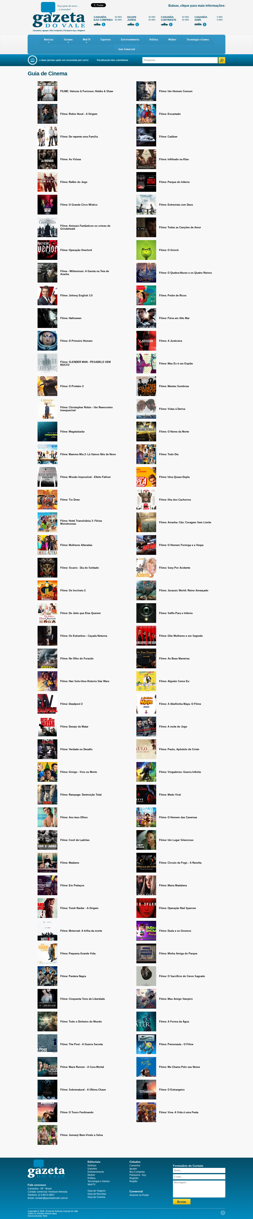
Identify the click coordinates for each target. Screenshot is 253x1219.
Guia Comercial (126, 49)
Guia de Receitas (97, 1194)
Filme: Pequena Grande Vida (77, 953)
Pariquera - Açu (137, 1175)
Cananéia (134, 1165)
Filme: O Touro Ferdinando (76, 1112)
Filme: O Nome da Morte (174, 431)
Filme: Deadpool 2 (71, 703)
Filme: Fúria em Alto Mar (174, 318)
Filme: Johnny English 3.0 (76, 295)
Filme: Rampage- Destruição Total (81, 794)
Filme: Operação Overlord (76, 250)
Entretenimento (130, 39)
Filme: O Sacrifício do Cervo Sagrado (182, 976)
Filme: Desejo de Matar (74, 726)
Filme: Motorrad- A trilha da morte (81, 930)
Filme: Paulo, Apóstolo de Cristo (179, 749)
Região (133, 1181)
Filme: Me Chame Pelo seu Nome (179, 1066)
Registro (134, 1178)
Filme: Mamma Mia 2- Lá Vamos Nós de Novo (88, 454)
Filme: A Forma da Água (174, 1021)
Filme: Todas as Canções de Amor (180, 227)
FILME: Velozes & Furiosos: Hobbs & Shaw (86, 91)
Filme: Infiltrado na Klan (174, 159)
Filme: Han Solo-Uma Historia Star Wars (84, 681)
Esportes (106, 39)
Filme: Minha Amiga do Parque (178, 953)
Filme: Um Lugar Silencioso (176, 840)
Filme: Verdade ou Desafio (76, 749)
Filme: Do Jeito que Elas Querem (80, 613)
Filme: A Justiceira (170, 340)
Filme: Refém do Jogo (73, 182)
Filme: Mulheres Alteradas (76, 545)
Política (153, 39)
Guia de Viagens (97, 1190)
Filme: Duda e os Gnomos (175, 930)
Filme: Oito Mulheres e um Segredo (181, 635)
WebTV (86, 39)
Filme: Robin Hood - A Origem (78, 113)
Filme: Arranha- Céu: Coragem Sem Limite (185, 522)
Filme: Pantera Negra (73, 976)
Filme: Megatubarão (72, 431)
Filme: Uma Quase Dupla (174, 477)
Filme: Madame (69, 862)
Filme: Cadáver (168, 136)
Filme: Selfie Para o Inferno (176, 613)
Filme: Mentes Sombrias (174, 386)
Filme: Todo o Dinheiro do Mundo (81, 1021)
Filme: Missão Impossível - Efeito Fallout (85, 477)
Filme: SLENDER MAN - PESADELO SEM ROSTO (85, 363)
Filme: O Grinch (169, 250)
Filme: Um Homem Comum (176, 91)
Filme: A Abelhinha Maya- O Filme (180, 703)
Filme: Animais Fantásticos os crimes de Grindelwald (85, 227)
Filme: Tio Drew (70, 499)
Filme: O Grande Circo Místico (78, 204)
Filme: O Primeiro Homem (76, 340)
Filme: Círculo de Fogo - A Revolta (180, 862)
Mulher (172, 39)
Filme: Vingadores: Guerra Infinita (180, 772)
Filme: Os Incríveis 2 (73, 590)
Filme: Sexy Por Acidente (174, 567)
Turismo (68, 39)
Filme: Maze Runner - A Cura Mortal (82, 1066)
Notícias (48, 39)
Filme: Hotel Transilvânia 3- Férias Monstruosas (81, 522)
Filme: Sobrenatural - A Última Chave (83, 1089)
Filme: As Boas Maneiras (174, 658)
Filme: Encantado (170, 113)
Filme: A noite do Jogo (173, 726)
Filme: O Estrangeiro (172, 1089)
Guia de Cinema (96, 1197)
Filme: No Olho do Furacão (76, 658)
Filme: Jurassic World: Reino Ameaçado (183, 590)
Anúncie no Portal (139, 1195)
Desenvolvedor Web (37, 1216)
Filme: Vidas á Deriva (172, 408)
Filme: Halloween (70, 318)
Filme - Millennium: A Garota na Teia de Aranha (84, 273)
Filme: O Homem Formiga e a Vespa (181, 545)
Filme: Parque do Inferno (174, 182)
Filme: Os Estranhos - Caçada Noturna (83, 635)
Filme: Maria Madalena (173, 885)
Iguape (133, 1168)
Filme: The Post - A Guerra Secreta (81, 1044)
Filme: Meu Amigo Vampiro (176, 998)
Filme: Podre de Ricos (172, 295)
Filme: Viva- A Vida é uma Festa (178, 1112)
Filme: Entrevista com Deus (176, 204)
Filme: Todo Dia (168, 454)
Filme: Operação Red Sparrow (177, 908)
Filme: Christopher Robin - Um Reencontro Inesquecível (86, 409)
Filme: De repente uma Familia (79, 136)
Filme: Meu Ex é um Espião (176, 363)
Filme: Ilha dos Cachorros (175, 499)
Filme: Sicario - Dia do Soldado (79, 567)
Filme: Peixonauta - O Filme (176, 1044)
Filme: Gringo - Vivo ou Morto (78, 772)
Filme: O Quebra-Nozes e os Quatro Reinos (185, 272)
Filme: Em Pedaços (72, 885)
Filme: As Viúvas (70, 159)
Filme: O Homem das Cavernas (178, 817)
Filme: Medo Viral (170, 794)
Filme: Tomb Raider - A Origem (79, 908)
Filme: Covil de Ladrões (75, 840)
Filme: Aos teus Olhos (74, 817)
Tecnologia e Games (198, 39)
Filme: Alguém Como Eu (174, 681)
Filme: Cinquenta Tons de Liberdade (82, 998)
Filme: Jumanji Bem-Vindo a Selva (81, 1135)
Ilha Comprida (137, 1171)
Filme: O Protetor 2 (72, 386)
